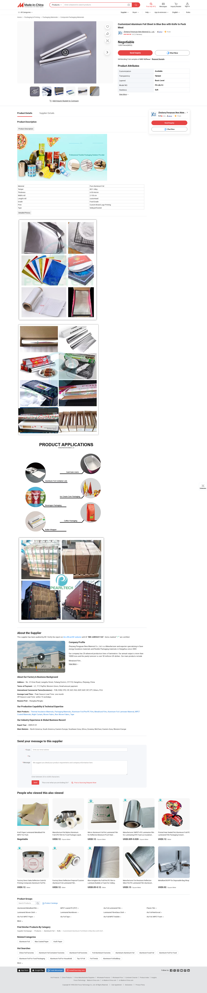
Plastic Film (151, 908)
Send (35, 782)
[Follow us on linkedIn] (188, 970)
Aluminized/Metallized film (27, 908)
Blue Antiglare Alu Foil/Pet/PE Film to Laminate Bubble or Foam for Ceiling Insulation (101, 883)
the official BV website (72, 637)
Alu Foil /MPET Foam (155, 916)
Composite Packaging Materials (72, 17)
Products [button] (56, 4)
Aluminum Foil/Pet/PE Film (83, 711)
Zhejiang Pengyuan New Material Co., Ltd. (139, 32)
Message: (26, 762)
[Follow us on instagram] (178, 970)
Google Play (38, 970)
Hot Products (55, 977)
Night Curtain (37, 714)
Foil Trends (94, 958)
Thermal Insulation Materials (42, 711)
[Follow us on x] (174, 970)
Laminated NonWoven (68, 912)
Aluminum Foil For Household (61, 958)
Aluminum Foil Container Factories (51, 953)
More (19, 963)
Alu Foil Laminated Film (112, 908)
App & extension (161, 12)
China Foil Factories (26, 953)
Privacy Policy (140, 985)
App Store (23, 970)
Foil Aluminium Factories (101, 953)
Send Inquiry (135, 53)
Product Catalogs (51, 903)
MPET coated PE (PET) (68, 908)
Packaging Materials (50, 17)
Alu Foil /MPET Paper (25, 916)
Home (19, 17)
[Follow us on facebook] (171, 970)
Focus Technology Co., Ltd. (87, 985)
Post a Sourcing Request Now (83, 782)
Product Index (144, 977)
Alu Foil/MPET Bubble (112, 916)
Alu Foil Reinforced (153, 912)
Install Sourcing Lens (77, 970)
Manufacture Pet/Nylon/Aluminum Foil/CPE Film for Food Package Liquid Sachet (66, 834)
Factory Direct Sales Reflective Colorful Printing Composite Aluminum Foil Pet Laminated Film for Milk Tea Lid (31, 883)
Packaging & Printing (32, 17)
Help (147, 12)
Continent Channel (131, 977)
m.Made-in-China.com (109, 980)
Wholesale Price (117, 977)
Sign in (187, 6)
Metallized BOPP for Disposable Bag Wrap (173, 880)
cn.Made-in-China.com (126, 980)
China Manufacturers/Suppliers (84, 977)
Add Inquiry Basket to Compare (65, 101)
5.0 (162, 116)
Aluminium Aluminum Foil (124, 953)
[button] (129, 5)
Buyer (135, 12)
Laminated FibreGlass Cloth (114, 912)
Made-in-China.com (93, 980)
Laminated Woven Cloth (26, 912)
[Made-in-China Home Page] (30, 4)
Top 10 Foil (81, 958)
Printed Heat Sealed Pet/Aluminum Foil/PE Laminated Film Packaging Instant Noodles (174, 834)
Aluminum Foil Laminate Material (121, 711)
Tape (72, 714)
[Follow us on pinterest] (185, 970)
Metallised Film (100, 711)
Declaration (128, 985)
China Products (67, 977)
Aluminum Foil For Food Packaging (32, 958)
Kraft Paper (58, 941)
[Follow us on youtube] (181, 970)
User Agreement (116, 985)
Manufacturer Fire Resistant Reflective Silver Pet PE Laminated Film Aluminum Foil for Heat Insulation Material (137, 883)
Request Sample (158, 59)
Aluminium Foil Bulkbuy (111, 958)
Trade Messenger (55, 970)
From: (28, 750)
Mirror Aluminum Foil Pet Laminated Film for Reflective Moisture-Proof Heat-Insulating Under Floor (103, 834)
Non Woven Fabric (62, 714)
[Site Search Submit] (136, 4)
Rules (188, 12)
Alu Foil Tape (65, 916)
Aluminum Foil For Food (168, 953)
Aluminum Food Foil (146, 953)
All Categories (25, 12)
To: (29, 756)
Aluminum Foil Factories (78, 953)
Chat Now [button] (174, 53)
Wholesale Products (103, 977)
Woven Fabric (48, 714)
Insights (154, 977)
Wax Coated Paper (42, 941)
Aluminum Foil (24, 941)
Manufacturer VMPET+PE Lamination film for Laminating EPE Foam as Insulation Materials (138, 834)
